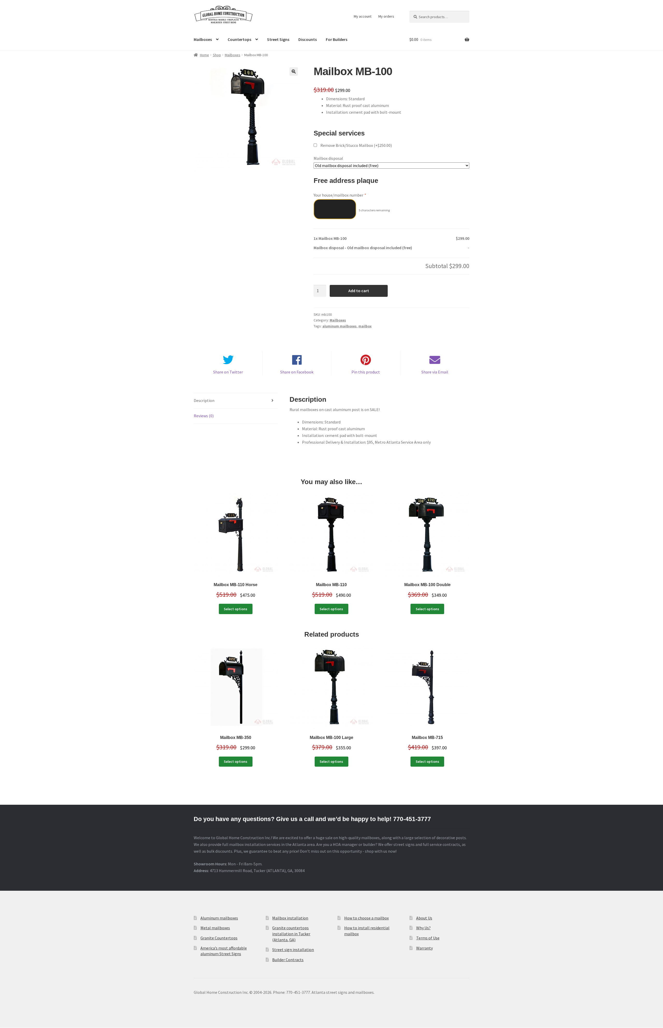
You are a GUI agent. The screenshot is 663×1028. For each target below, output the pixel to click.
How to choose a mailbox (366, 918)
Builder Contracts (288, 959)
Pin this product (365, 372)
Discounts (307, 39)
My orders (386, 16)
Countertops (239, 39)
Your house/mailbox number (340, 195)
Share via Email (434, 372)
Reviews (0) (204, 415)
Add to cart (358, 290)
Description (204, 400)
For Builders (336, 39)
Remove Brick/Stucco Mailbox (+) (356, 145)
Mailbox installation (290, 918)
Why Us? (423, 927)
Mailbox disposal (328, 158)
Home (204, 55)
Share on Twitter (228, 372)
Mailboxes (203, 39)
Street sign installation (293, 949)
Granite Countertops (218, 937)
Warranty (424, 948)
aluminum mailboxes (339, 326)
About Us (424, 918)
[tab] (236, 400)
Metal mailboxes (215, 927)
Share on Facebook (296, 372)
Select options (235, 609)
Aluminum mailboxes (219, 918)
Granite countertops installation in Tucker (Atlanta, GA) (291, 933)
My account (362, 16)
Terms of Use (427, 937)
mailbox (365, 326)
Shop (217, 55)
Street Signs (278, 39)
